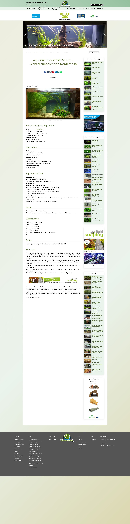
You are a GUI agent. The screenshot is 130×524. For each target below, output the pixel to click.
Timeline (80, 448)
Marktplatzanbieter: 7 (18, 456)
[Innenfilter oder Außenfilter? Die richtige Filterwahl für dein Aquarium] (87, 352)
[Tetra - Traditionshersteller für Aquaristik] (87, 202)
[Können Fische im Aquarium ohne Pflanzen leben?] (87, 343)
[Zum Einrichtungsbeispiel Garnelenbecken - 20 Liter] (87, 84)
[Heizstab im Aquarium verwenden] (87, 192)
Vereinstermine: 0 (18, 460)
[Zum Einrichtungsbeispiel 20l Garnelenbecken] (87, 99)
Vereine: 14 (16, 458)
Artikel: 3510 (16, 451)
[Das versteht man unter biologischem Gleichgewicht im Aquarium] (87, 313)
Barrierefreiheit (104, 441)
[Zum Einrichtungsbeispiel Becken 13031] (87, 75)
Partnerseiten (93, 439)
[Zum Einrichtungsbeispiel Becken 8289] (87, 65)
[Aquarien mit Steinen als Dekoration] (87, 163)
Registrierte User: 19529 (19, 444)
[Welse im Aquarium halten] (87, 216)
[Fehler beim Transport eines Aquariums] (87, 367)
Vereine (101, 8)
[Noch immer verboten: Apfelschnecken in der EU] (87, 299)
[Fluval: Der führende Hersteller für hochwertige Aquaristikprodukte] (87, 158)
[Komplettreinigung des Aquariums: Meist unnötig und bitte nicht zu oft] (87, 328)
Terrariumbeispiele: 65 (18, 442)
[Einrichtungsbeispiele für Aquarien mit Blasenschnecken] (87, 182)
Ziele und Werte (81, 441)
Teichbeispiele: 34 (17, 441)
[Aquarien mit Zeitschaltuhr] (87, 143)
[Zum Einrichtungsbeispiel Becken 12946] (87, 89)
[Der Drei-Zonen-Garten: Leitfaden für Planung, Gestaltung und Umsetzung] (87, 348)
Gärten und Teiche (56, 8)
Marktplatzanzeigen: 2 (18, 455)
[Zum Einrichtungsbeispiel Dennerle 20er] (87, 80)
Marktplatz (91, 8)
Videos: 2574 (17, 448)
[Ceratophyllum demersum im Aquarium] (87, 221)
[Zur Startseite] (67, 442)
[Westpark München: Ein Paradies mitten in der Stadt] (87, 323)
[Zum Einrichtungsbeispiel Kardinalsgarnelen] (87, 94)
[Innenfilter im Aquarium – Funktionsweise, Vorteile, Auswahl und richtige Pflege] (87, 177)
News (79, 446)
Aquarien (31, 8)
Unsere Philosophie (82, 442)
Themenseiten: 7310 (33, 467)
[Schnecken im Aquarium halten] (87, 211)
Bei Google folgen (94, 52)
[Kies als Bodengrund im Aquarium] (87, 207)
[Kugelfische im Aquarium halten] (87, 172)
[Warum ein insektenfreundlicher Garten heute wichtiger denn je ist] (87, 289)
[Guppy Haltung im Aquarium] (87, 167)
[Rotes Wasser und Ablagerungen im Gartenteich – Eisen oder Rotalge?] (87, 372)
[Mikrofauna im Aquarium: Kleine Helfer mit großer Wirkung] (87, 279)
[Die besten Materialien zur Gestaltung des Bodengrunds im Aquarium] (87, 318)
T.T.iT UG (112, 445)
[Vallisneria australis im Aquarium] (87, 187)
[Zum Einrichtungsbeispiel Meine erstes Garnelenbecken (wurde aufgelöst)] (87, 109)
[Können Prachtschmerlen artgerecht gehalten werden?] (87, 357)
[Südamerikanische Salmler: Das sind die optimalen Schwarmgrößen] (87, 308)
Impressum (103, 442)
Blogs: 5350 (16, 453)
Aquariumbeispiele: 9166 (19, 439)
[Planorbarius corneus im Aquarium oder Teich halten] (87, 153)
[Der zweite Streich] (53, 118)
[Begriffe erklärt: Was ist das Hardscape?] (87, 338)
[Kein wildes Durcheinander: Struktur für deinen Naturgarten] (87, 294)
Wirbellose (43, 52)
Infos (80, 8)
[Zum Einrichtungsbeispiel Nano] (87, 70)
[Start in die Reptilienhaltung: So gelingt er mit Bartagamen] (87, 362)
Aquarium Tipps (42, 8)
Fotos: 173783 (17, 446)
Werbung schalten (82, 444)
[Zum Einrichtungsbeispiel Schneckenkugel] (87, 104)
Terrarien (71, 8)
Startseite (34, 52)
